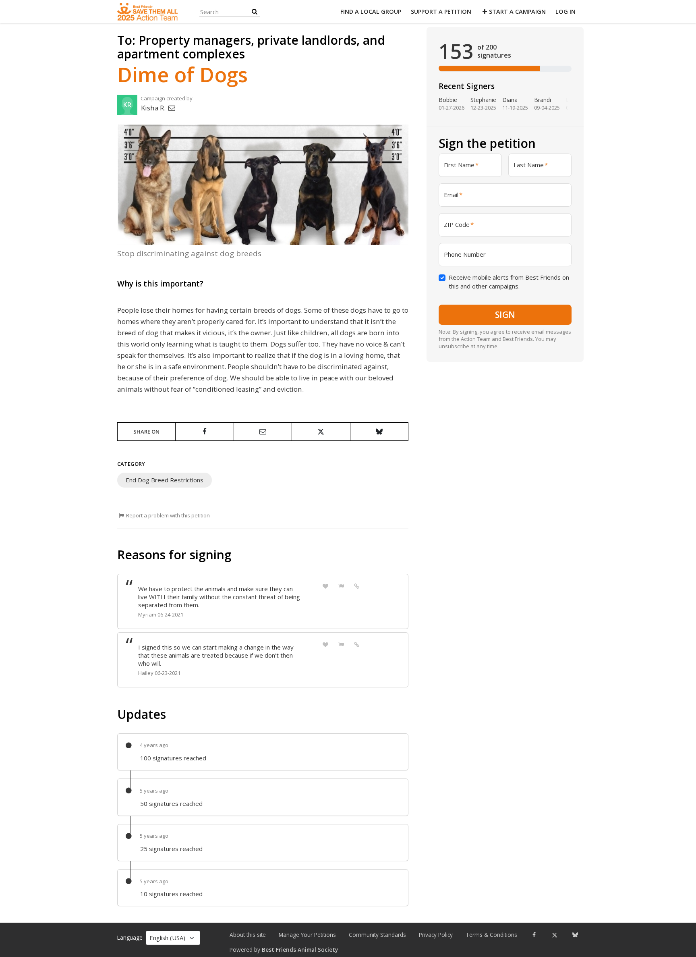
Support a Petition (441, 11)
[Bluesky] (575, 935)
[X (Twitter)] (554, 935)
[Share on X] (321, 431)
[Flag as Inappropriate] (341, 586)
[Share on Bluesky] (379, 431)
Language (130, 937)
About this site (248, 934)
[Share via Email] (263, 431)
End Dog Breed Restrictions (164, 480)
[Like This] (325, 586)
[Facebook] (534, 935)
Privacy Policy (436, 934)
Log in (565, 11)
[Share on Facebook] (204, 431)
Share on (146, 431)
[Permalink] (357, 585)
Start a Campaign (517, 11)
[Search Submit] (254, 11)
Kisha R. (154, 107)
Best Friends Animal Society (300, 949)
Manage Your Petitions (307, 934)
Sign (505, 314)
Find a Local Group (370, 11)
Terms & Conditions (491, 934)
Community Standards (377, 934)
